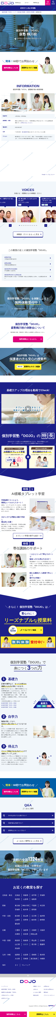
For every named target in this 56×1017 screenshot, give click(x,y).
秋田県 (17, 899)
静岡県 (42, 920)
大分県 (17, 959)
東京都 (23, 132)
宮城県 (42, 895)
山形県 (25, 899)
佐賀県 (25, 955)
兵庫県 (17, 934)
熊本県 (42, 955)
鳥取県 (17, 940)
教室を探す (36, 995)
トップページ (4, 986)
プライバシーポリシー (49, 995)
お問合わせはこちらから (26, 122)
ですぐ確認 (24, 630)
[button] (10, 225)
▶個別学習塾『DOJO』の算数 (8, 707)
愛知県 (17, 924)
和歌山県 (34, 934)
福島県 (34, 899)
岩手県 (34, 895)
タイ (16, 965)
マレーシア (26, 965)
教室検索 (53, 3)
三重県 (17, 930)
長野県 (25, 920)
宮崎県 (25, 959)
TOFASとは (36, 2)
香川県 (34, 944)
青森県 (25, 895)
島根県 (25, 940)
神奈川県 (25, 905)
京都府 (34, 930)
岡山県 (34, 940)
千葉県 (34, 905)
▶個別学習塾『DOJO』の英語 (8, 705)
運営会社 (46, 992)
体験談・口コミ (37, 986)
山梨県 (17, 920)
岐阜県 (34, 920)
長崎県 (34, 955)
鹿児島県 (34, 959)
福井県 (42, 916)
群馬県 (34, 909)
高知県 (17, 948)
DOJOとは (18, 2)
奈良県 (25, 934)
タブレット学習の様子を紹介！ (28, 536)
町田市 (26, 132)
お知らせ (35, 989)
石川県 (34, 916)
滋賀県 (25, 930)
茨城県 (17, 909)
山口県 (17, 944)
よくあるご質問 (37, 992)
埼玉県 (42, 905)
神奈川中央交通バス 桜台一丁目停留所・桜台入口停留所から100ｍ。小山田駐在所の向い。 (25, 276)
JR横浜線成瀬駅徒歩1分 (10, 263)
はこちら (13, 1014)
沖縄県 (42, 959)
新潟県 (17, 916)
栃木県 (25, 909)
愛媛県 (42, 944)
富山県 (25, 916)
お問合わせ (48, 3)
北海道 (17, 895)
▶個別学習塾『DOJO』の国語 (8, 703)
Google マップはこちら (47, 174)
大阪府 (42, 930)
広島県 (42, 940)
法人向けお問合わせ (49, 989)
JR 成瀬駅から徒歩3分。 (10, 269)
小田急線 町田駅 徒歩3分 (10, 258)
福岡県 (17, 955)
